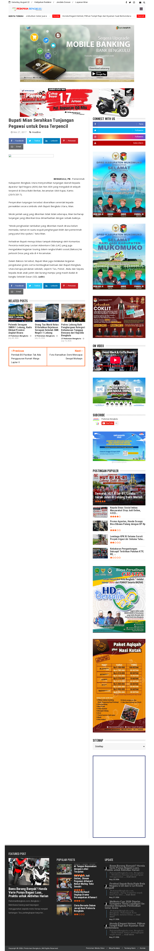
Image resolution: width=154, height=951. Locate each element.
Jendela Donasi (63, 2)
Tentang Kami (130, 948)
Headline (36, 132)
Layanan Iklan (81, 2)
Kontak (142, 948)
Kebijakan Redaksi (43, 2)
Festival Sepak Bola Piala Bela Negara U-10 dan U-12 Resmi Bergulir (125, 885)
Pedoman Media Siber (95, 948)
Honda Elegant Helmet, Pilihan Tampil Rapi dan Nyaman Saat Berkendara (51, 16)
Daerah (95, 16)
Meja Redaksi (114, 948)
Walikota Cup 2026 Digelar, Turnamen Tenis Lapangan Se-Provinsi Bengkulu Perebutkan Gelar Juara (125, 904)
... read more (130, 876)
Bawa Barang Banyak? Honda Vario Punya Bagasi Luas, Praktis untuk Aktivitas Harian (28, 892)
